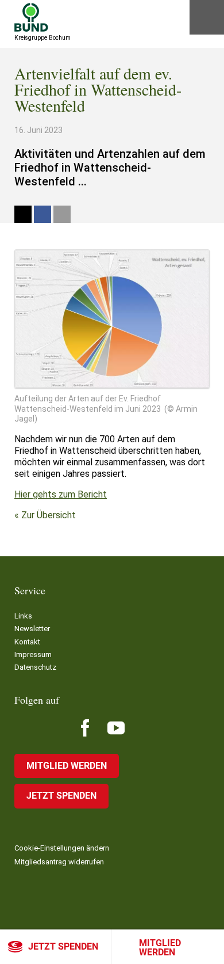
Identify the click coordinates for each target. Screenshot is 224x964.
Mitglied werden (160, 948)
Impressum (33, 654)
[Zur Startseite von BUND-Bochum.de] (31, 17)
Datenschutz (35, 667)
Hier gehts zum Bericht (60, 494)
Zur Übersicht (48, 515)
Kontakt (27, 641)
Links (23, 616)
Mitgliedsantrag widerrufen (59, 861)
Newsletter (32, 628)
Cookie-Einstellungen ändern (61, 848)
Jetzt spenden (63, 946)
